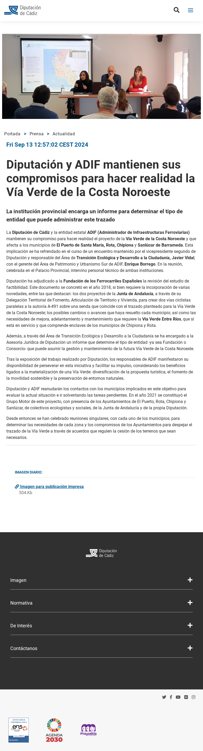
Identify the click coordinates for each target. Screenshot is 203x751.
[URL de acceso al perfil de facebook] (171, 697)
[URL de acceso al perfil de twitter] (164, 697)
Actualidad (64, 133)
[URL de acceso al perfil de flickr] (186, 697)
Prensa (37, 133)
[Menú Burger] (190, 10)
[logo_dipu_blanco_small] (101, 553)
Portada (12, 133)
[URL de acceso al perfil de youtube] (178, 697)
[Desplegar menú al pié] (190, 580)
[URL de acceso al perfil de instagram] (193, 697)
